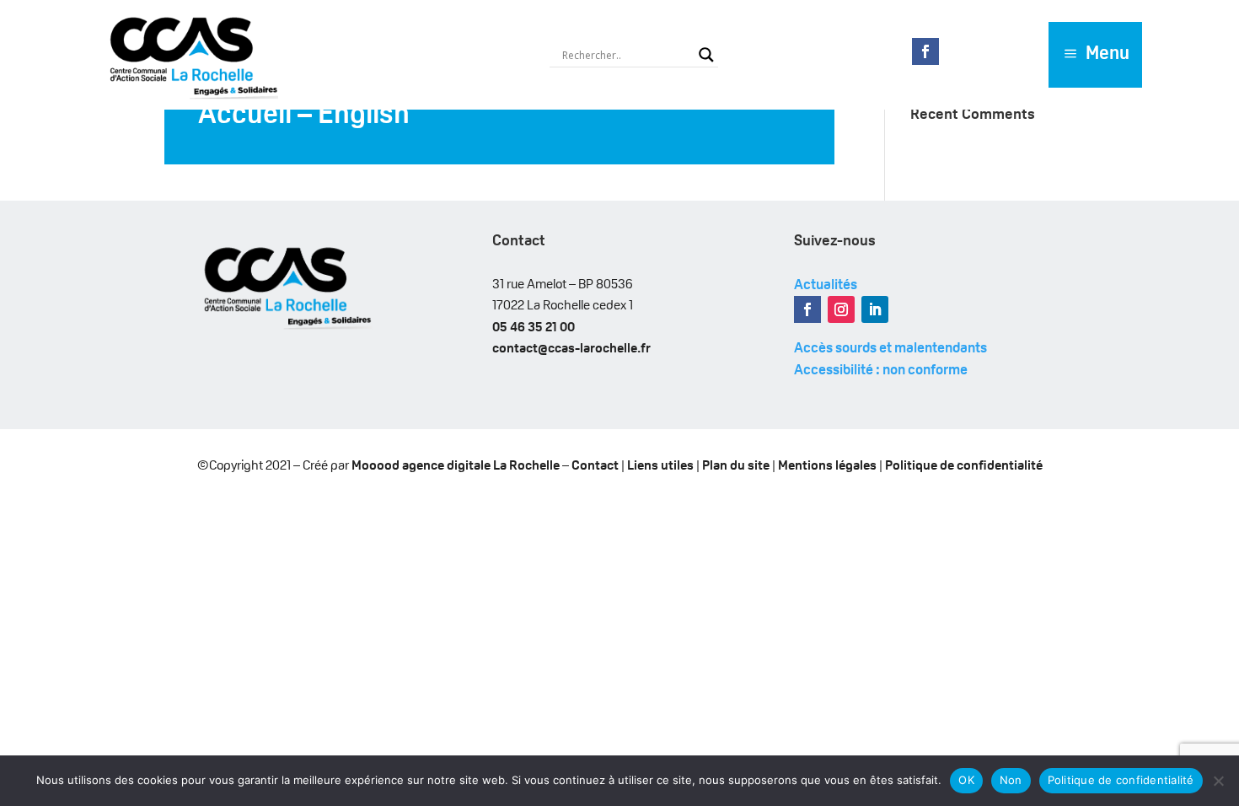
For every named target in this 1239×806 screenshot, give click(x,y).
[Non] (1218, 780)
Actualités (825, 285)
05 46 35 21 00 (533, 328)
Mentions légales (827, 466)
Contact (595, 466)
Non (1011, 780)
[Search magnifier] (706, 55)
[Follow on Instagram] (841, 309)
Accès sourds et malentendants (890, 348)
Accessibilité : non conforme (881, 370)
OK (966, 780)
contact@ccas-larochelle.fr (571, 349)
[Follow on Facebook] (925, 51)
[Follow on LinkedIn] (874, 309)
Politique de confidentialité (964, 466)
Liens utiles (660, 466)
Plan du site (736, 466)
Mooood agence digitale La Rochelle (455, 466)
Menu (1107, 54)
